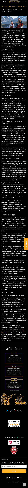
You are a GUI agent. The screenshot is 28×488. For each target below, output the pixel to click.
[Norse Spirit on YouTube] (21, 478)
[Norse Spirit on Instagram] (12, 478)
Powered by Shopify (18, 482)
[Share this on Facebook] (11, 410)
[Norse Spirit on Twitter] (18, 478)
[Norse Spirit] (14, 1)
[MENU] (0, 1)
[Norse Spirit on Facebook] (10, 478)
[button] (26, 244)
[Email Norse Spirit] (7, 478)
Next (24, 6)
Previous (19, 6)
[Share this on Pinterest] (16, 410)
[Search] (20, 1)
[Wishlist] (23, 1)
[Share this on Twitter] (7, 410)
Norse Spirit (11, 482)
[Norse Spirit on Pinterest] (15, 478)
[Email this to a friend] (20, 410)
